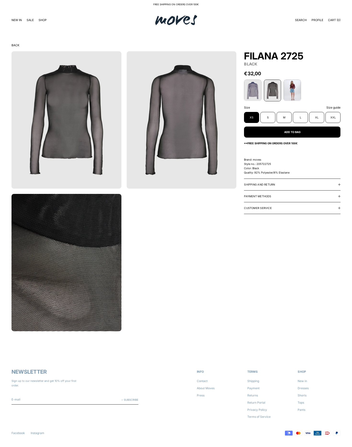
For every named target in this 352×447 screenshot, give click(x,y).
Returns (252, 395)
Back (15, 45)
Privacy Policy (257, 410)
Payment (253, 388)
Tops (301, 402)
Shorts (302, 395)
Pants (301, 410)
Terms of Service (259, 416)
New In (16, 20)
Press (200, 395)
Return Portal (256, 402)
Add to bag (292, 132)
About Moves (206, 388)
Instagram (37, 433)
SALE (30, 20)
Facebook (18, 433)
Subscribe (131, 399)
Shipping (253, 381)
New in (302, 381)
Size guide (333, 107)
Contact (202, 381)
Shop (43, 20)
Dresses (303, 388)
